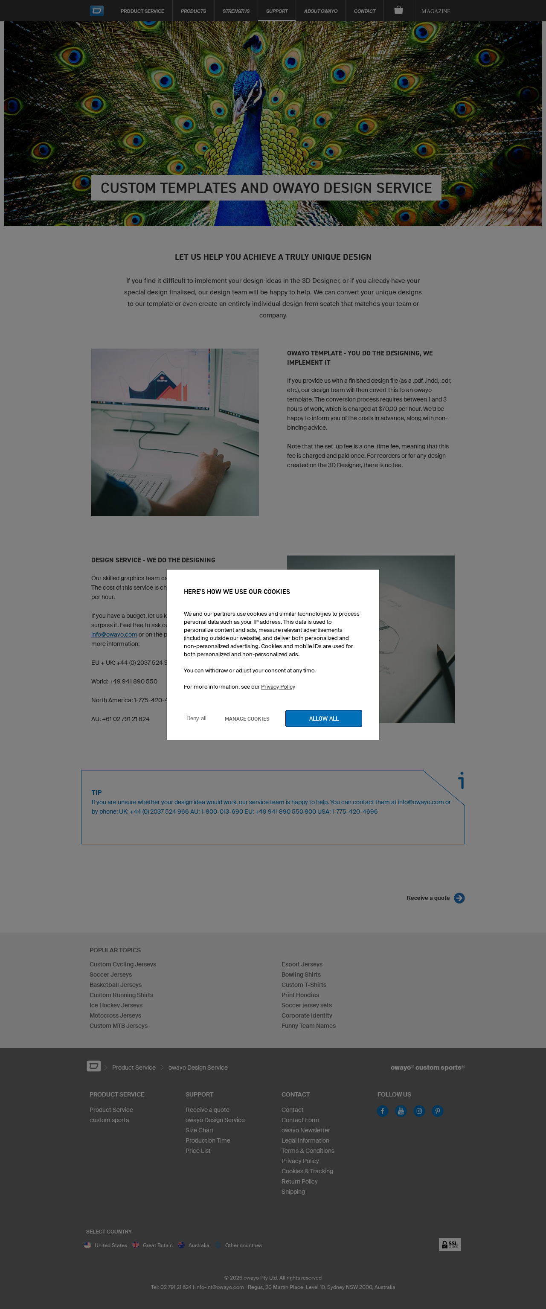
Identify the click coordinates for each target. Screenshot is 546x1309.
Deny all (196, 718)
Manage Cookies (247, 718)
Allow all (324, 718)
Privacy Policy (278, 687)
